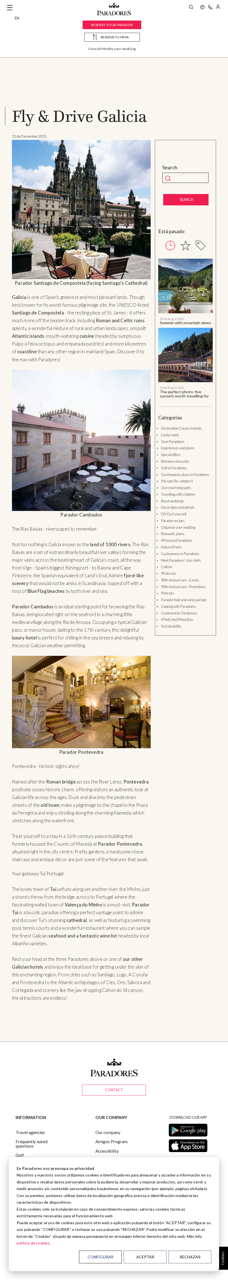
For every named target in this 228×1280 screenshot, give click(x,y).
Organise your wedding (178, 527)
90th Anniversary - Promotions (183, 586)
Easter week (170, 435)
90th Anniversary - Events (180, 580)
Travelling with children (178, 494)
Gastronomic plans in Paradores (185, 474)
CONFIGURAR (100, 1256)
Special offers (171, 454)
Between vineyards (175, 461)
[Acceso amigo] (218, 7)
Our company (107, 1132)
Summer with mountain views (185, 322)
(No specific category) (177, 481)
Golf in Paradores (174, 468)
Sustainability (171, 626)
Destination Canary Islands (181, 428)
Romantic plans (172, 533)
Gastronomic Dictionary (179, 613)
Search (169, 167)
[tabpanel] (185, 328)
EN (17, 18)
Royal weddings (172, 501)
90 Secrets (168, 573)
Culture (166, 567)
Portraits (167, 593)
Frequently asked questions (32, 1143)
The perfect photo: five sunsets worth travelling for (184, 393)
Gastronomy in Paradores (180, 553)
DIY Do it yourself (174, 514)
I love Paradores (172, 441)
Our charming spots (176, 487)
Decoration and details (178, 507)
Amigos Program (111, 1141)
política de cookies (33, 1243)
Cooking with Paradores (178, 606)
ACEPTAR (145, 1256)
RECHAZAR (190, 1256)
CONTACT (114, 1090)
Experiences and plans (177, 448)
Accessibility (107, 1150)
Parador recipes (173, 520)
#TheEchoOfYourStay (177, 619)
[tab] (170, 245)
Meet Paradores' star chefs (181, 560)
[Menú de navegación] (10, 8)
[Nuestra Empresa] (202, 8)
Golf (20, 1155)
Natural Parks (171, 547)
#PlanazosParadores (176, 540)
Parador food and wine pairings (184, 600)
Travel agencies (30, 1132)
